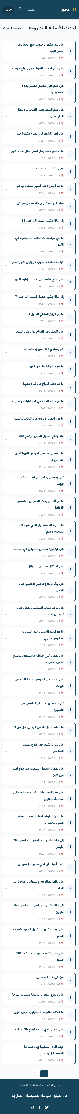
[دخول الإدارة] (19, 9)
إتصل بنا (17, 1096)
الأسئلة (31, 10)
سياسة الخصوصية (38, 1096)
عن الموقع (60, 1096)
